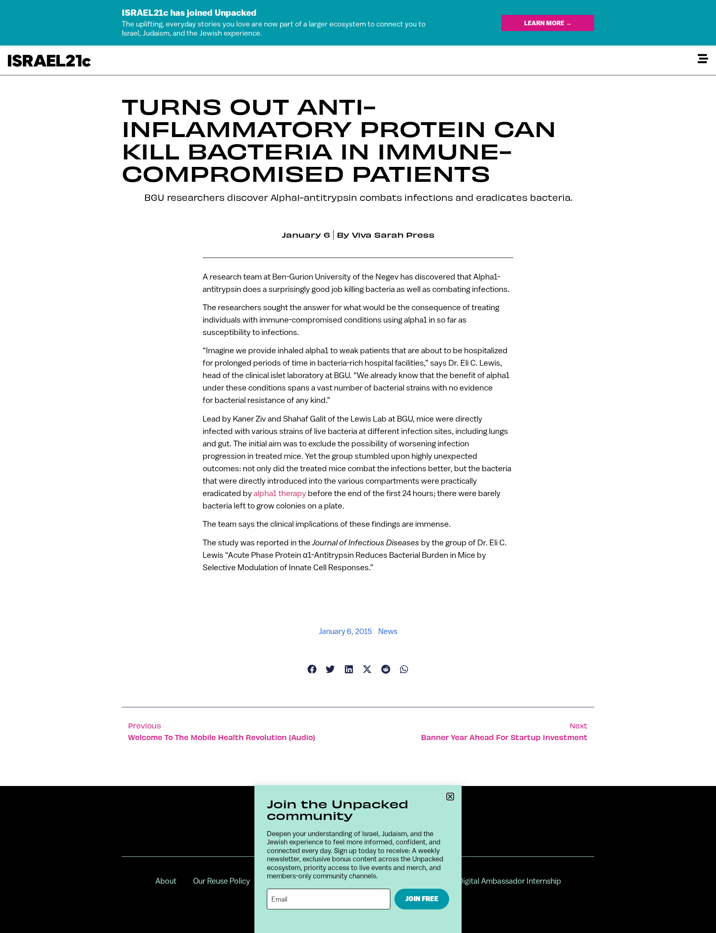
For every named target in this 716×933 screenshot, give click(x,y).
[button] (450, 796)
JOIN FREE (421, 899)
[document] (358, 466)
